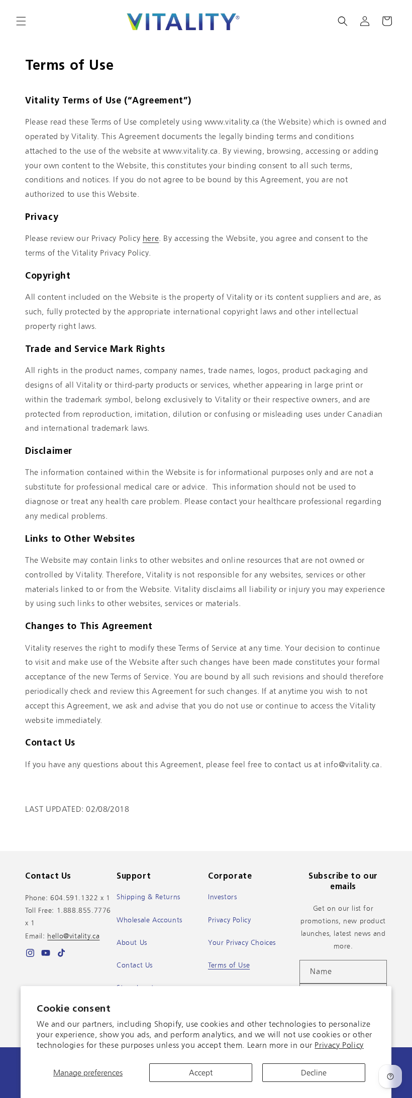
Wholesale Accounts (149, 920)
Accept (201, 1072)
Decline (314, 1072)
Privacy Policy (339, 1045)
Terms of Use (229, 965)
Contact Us (135, 965)
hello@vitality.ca (73, 936)
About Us (132, 942)
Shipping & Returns (148, 897)
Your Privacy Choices (242, 942)
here (151, 238)
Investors (222, 897)
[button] (21, 21)
